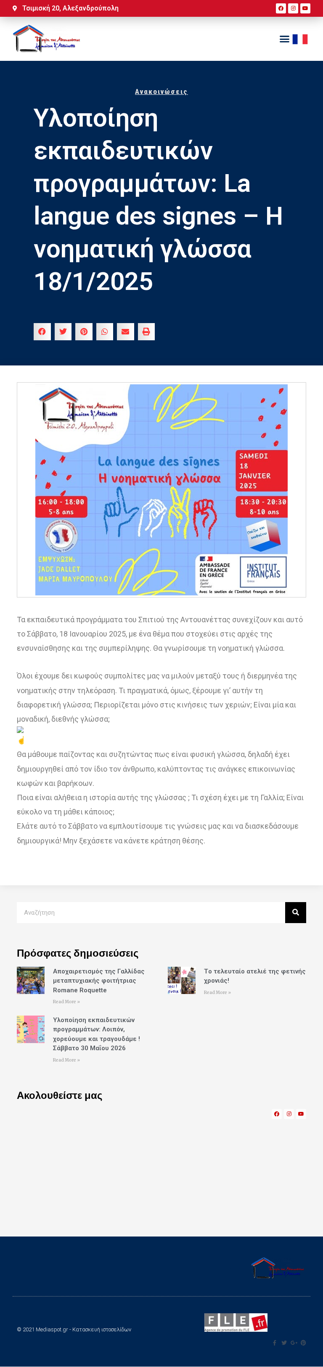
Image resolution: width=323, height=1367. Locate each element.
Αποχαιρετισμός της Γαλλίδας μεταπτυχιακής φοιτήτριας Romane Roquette (99, 981)
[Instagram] (293, 8)
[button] (284, 39)
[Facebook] (281, 8)
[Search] (295, 912)
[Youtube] (305, 8)
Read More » (66, 1001)
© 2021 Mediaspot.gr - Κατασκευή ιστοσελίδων (74, 1329)
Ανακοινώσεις (161, 91)
